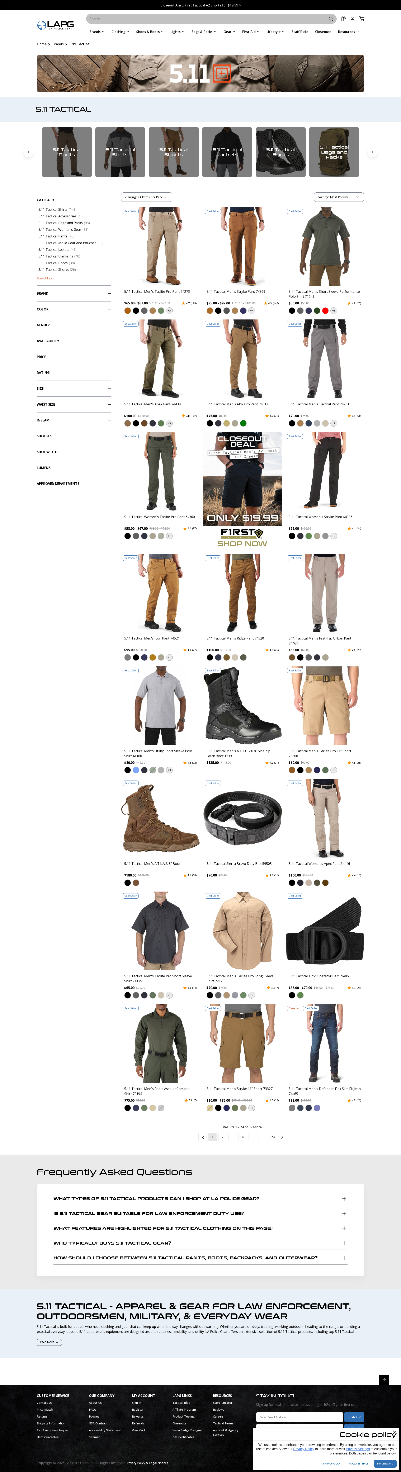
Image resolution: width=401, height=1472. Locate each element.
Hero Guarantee (48, 1437)
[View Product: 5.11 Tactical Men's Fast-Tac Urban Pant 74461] (324, 593)
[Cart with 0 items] (361, 18)
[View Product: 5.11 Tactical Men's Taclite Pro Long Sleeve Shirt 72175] (242, 931)
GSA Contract (98, 1423)
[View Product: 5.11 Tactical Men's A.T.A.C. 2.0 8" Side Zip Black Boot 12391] (242, 705)
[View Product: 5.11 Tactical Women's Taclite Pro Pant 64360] (160, 471)
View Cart (138, 1430)
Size (40, 388)
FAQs (92, 1409)
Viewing (131, 197)
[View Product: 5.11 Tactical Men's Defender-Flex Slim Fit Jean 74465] (324, 1043)
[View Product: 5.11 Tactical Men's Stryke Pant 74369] (242, 246)
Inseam (43, 420)
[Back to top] (384, 1380)
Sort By (323, 198)
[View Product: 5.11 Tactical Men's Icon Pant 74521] (160, 593)
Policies (94, 1416)
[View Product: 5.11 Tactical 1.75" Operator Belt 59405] (324, 931)
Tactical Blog (181, 1403)
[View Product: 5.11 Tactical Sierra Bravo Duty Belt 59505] (242, 818)
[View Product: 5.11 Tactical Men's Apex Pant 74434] (160, 358)
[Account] (352, 18)
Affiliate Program (184, 1409)
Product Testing (184, 1416)
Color (42, 309)
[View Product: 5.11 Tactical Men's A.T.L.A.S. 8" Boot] (160, 818)
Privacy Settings (358, 1449)
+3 (333, 310)
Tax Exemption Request (53, 1430)
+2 (333, 423)
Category (46, 200)
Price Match (45, 1409)
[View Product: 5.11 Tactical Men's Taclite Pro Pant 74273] (160, 246)
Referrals (138, 1423)
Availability (48, 341)
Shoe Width (47, 452)
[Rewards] (343, 18)
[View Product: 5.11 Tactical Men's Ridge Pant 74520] (242, 593)
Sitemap (94, 1437)
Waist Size (46, 404)
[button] (127, 310)
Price (41, 356)
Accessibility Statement (105, 1430)
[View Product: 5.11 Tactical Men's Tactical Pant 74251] (324, 358)
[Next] (283, 1137)
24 (273, 1137)
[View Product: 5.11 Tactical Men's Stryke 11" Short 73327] (242, 1043)
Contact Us (44, 1403)
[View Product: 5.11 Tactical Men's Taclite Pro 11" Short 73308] (324, 705)
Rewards (138, 1416)
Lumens (44, 467)
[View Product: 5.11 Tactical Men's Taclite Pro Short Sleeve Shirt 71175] (160, 931)
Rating (43, 372)
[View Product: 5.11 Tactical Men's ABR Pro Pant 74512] (242, 358)
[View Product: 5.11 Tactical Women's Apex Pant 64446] (324, 818)
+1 (169, 536)
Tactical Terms (223, 1423)
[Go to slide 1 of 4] (391, 5)
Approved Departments (58, 483)
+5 (169, 310)
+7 (251, 310)
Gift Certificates (183, 1437)
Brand (42, 293)
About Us (95, 1403)
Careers (218, 1416)
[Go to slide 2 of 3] (373, 152)
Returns (42, 1416)
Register (137, 1409)
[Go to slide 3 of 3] (28, 152)
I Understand (385, 1463)
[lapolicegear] (55, 26)
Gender (43, 325)
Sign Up (354, 1417)
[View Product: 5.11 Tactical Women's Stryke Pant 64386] (324, 471)
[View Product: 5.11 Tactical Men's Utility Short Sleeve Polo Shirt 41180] (160, 705)
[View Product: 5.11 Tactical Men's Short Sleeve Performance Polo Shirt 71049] (324, 246)
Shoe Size (45, 436)
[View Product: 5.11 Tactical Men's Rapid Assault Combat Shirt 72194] (160, 1043)
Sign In (136, 1403)
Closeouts (179, 1423)
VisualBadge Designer (188, 1430)
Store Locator (222, 1403)
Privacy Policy (303, 1449)
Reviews (218, 1409)
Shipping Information (51, 1423)
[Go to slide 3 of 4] (9, 5)
